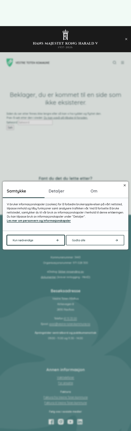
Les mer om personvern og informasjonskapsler (39, 220)
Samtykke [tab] (16, 190)
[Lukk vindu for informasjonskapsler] (124, 185)
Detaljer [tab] (56, 190)
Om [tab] (94, 190)
